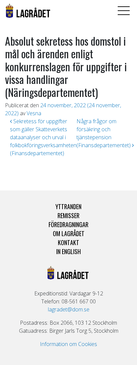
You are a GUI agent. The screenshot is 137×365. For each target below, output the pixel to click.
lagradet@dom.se (68, 309)
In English (68, 251)
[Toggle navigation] (124, 11)
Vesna (34, 113)
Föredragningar (68, 224)
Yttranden (68, 206)
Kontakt (68, 242)
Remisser (68, 215)
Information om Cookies (68, 344)
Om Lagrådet (68, 233)
